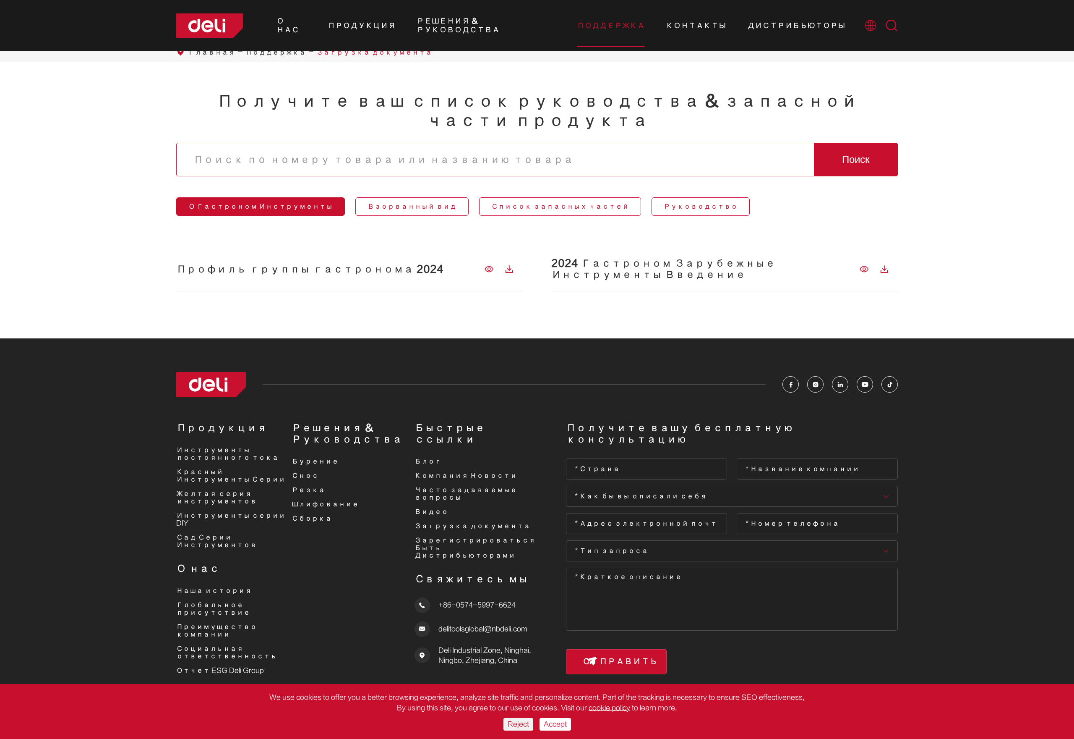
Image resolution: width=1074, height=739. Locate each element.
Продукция (362, 25)
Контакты (696, 25)
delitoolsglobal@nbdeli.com (482, 629)
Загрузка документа (374, 52)
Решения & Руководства (458, 25)
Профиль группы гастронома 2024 (309, 269)
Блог (427, 461)
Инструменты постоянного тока (227, 453)
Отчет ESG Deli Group (220, 670)
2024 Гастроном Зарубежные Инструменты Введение (663, 269)
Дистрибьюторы (796, 25)
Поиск (856, 159)
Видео (431, 512)
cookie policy (609, 708)
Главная (211, 52)
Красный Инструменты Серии (230, 475)
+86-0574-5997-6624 (477, 605)
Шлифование (325, 504)
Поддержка (611, 25)
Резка (308, 490)
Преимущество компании (216, 630)
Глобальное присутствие (213, 608)
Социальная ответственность (226, 652)
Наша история (214, 591)
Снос (305, 476)
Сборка (312, 518)
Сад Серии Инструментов (216, 541)
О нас (287, 25)
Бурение (315, 461)
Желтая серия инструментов (216, 497)
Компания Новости (465, 476)
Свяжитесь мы (471, 579)
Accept (555, 724)
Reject (518, 724)
